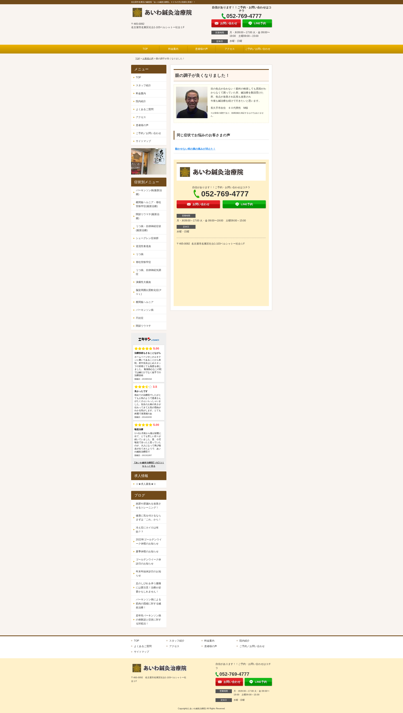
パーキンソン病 (144, 310)
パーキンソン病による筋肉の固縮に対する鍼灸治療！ (148, 603)
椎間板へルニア (144, 302)
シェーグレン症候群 (147, 238)
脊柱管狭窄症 (143, 262)
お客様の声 (147, 58)
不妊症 (139, 318)
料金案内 (173, 49)
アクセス (230, 49)
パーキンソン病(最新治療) (149, 192)
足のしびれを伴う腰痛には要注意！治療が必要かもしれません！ (148, 587)
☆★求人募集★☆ (146, 484)
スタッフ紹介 (143, 85)
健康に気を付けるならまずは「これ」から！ (148, 517)
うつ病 (139, 254)
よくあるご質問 (144, 109)
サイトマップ (143, 141)
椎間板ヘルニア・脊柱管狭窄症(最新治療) (148, 204)
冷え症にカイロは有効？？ (147, 529)
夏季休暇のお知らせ (147, 551)
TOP (145, 49)
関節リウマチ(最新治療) (147, 216)
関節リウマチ (143, 325)
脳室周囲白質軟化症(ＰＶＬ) (149, 292)
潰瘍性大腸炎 (143, 282)
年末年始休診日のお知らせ (148, 573)
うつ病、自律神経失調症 (148, 272)
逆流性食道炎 (143, 246)
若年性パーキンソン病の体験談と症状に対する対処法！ (148, 619)
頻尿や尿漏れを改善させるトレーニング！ (148, 505)
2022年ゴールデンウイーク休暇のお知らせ (149, 541)
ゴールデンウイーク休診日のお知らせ (148, 561)
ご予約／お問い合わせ (257, 49)
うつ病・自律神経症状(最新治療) (148, 228)
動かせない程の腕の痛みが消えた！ (195, 148)
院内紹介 (141, 101)
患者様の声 (201, 49)
